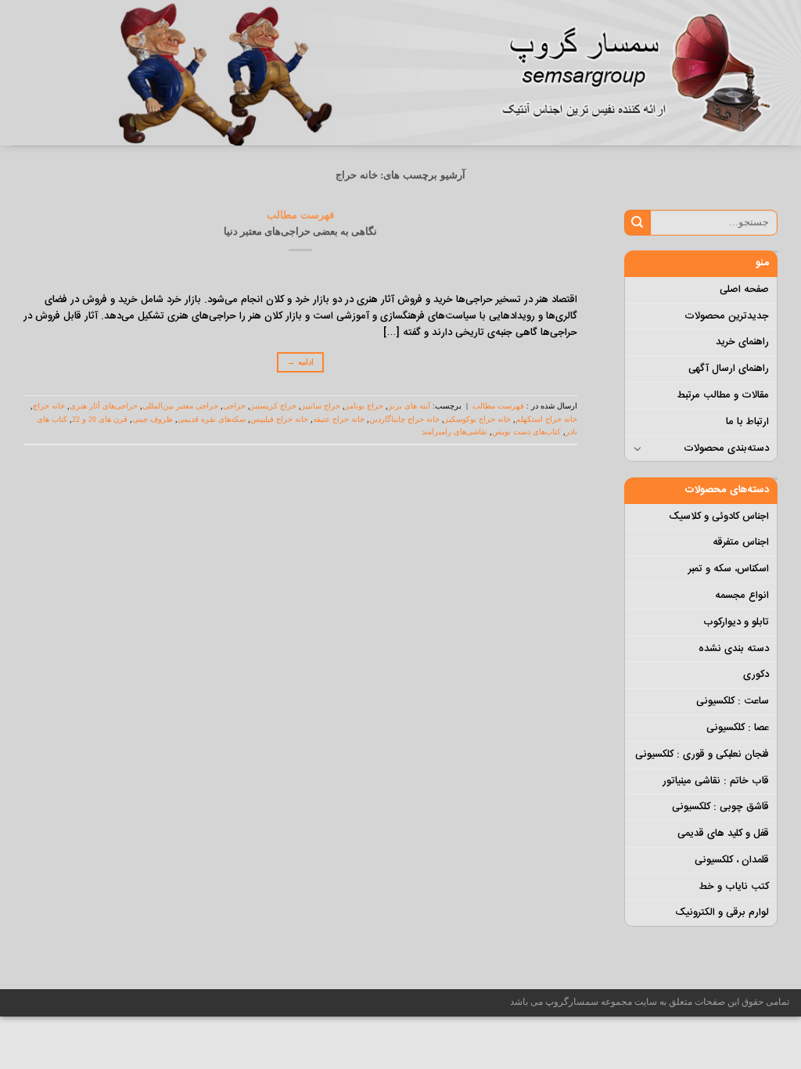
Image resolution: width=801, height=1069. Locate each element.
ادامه (300, 362)
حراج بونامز (364, 405)
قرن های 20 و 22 (100, 419)
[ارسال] (637, 222)
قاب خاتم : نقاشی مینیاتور (716, 781)
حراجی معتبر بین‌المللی (180, 405)
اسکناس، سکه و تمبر (728, 569)
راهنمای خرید (742, 342)
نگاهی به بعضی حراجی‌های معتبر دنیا (300, 231)
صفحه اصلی (744, 289)
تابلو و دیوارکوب (736, 622)
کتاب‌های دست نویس (526, 431)
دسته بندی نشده (734, 649)
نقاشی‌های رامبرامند (454, 431)
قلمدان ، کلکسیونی (732, 860)
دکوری (756, 674)
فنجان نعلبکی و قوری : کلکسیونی (702, 754)
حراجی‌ (234, 405)
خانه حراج (49, 405)
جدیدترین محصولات (726, 316)
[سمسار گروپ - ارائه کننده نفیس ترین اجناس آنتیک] (644, 72)
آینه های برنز (409, 405)
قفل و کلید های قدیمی (723, 833)
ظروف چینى (152, 419)
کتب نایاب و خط (734, 886)
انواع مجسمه (742, 595)
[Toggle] (638, 448)
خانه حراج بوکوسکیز (477, 419)
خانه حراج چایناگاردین (404, 419)
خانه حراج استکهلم (546, 419)
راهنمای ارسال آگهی (728, 368)
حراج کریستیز (273, 405)
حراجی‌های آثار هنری (104, 405)
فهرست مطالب (300, 215)
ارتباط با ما (747, 422)
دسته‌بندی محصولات (726, 448)
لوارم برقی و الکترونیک (722, 912)
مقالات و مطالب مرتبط (723, 395)
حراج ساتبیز (320, 405)
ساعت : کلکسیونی (732, 701)
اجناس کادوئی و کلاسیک (719, 516)
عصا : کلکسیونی (737, 728)
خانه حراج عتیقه (339, 419)
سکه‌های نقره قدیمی (212, 419)
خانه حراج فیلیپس (279, 419)
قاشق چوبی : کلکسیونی (720, 807)
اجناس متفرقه (741, 542)
